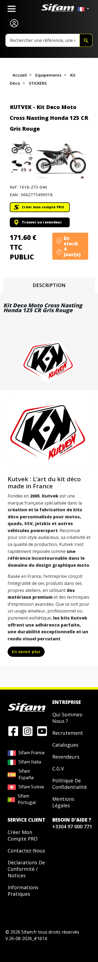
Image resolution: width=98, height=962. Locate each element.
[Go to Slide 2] (22, 165)
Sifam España (26, 774)
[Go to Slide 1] (22, 148)
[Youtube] (42, 731)
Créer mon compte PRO (43, 207)
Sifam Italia (30, 762)
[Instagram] (27, 731)
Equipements (48, 75)
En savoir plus (26, 651)
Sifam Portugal (27, 799)
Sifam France (32, 753)
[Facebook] (13, 731)
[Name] (86, 40)
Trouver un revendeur (42, 222)
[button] (60, 160)
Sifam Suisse (31, 787)
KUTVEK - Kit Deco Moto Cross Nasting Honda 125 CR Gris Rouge (49, 117)
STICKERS (38, 83)
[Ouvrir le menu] (11, 9)
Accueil (20, 75)
